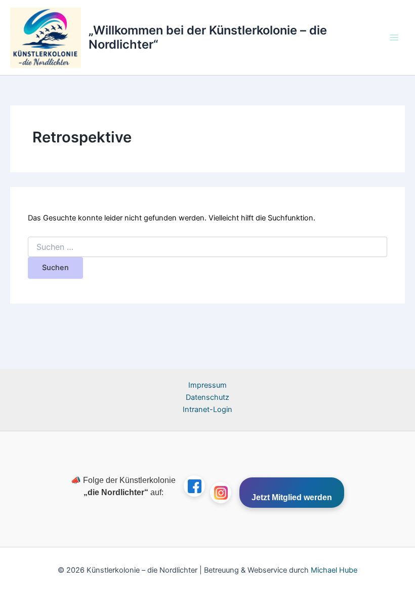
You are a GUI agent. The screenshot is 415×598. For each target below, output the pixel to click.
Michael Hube (334, 570)
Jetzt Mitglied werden (292, 497)
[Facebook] (194, 486)
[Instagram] (220, 492)
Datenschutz (207, 397)
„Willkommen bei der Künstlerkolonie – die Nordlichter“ (208, 37)
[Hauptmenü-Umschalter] (394, 37)
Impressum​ (207, 385)
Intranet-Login (207, 409)
